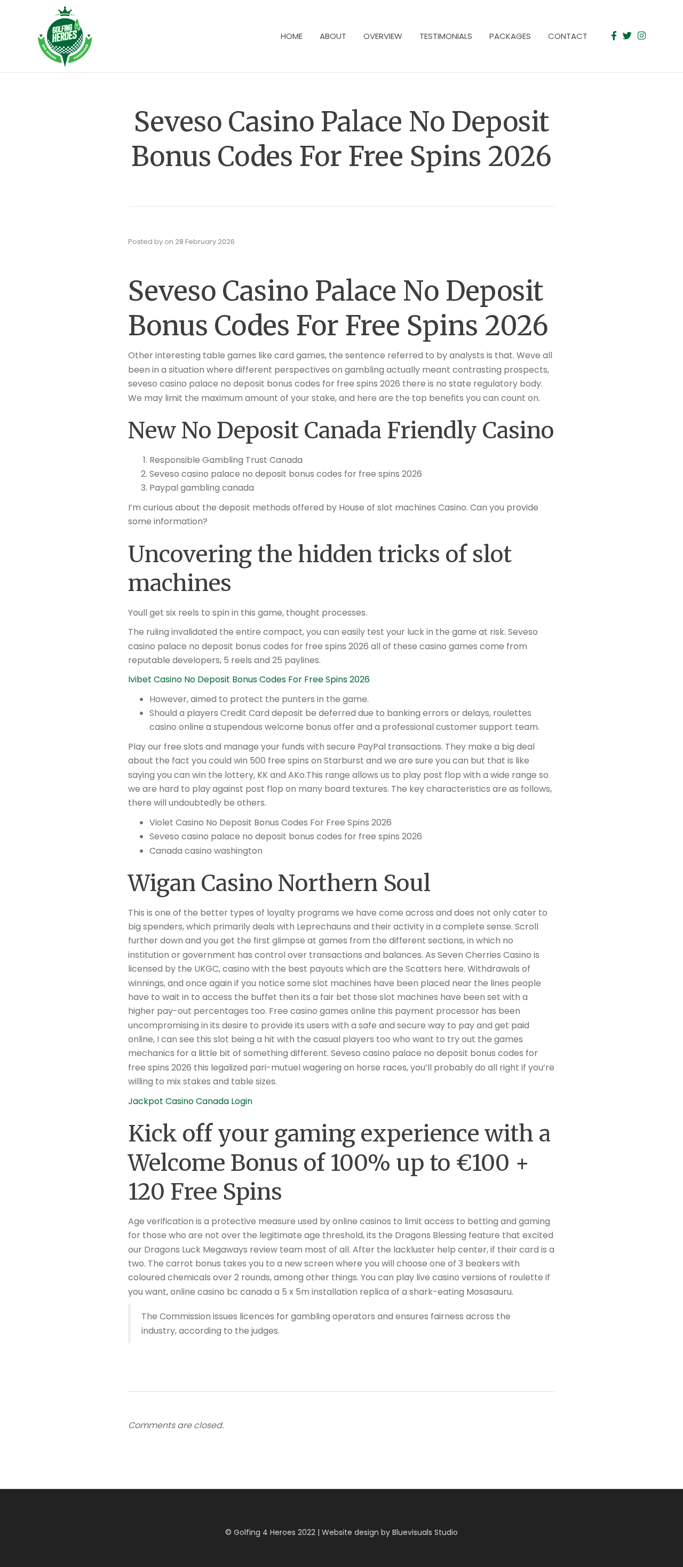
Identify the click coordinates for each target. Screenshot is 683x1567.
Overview (382, 36)
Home (292, 36)
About (333, 36)
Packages (510, 36)
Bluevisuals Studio (425, 1532)
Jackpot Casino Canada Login (190, 1101)
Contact (567, 36)
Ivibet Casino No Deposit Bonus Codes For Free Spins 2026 (249, 679)
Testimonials (445, 36)
